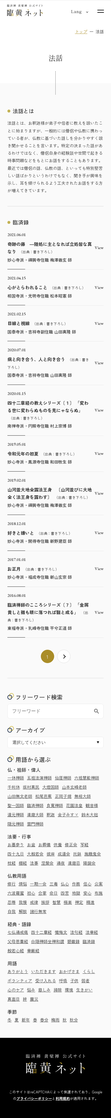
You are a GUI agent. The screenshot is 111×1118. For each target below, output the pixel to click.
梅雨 (55, 1020)
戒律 (34, 902)
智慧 (56, 902)
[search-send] (96, 711)
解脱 (23, 911)
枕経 (11, 863)
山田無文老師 (19, 796)
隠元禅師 (15, 824)
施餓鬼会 (92, 854)
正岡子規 (63, 796)
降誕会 (89, 863)
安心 (87, 893)
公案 (98, 884)
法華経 (92, 932)
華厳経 (33, 950)
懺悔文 (61, 932)
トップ (81, 31)
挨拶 (45, 902)
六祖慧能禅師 (86, 778)
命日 (53, 893)
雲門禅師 (35, 824)
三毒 (53, 884)
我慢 (23, 902)
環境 (69, 990)
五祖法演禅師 (39, 778)
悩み (31, 990)
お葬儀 (44, 844)
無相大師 (82, 796)
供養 (58, 844)
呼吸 (63, 980)
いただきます (43, 971)
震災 (34, 999)
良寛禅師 (54, 805)
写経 (84, 844)
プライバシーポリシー (34, 1098)
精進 (90, 902)
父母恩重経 (17, 941)
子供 (74, 980)
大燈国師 (50, 787)
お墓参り (15, 844)
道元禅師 (15, 814)
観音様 (92, 805)
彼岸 (50, 854)
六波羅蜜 (15, 893)
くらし (89, 971)
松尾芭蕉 (43, 796)
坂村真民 (31, 787)
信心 (87, 884)
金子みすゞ (68, 814)
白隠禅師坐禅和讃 (47, 941)
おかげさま (69, 971)
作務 (76, 884)
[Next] (63, 656)
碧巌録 (73, 941)
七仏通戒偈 (17, 932)
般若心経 (15, 950)
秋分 (74, 1020)
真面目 (13, 999)
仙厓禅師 (63, 778)
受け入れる (45, 980)
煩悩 (23, 884)
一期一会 (38, 884)
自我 (11, 911)
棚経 (23, 863)
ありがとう (17, 971)
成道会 (64, 854)
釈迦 (50, 814)
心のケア (15, 990)
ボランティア (19, 980)
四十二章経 (41, 932)
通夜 (61, 863)
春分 (44, 1020)
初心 (31, 893)
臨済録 (89, 941)
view (99, 247)
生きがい (84, 990)
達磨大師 (35, 814)
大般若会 (35, 854)
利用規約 (63, 1098)
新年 (26, 1020)
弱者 (85, 980)
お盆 (31, 844)
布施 (98, 893)
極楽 (68, 902)
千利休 (13, 787)
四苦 (65, 893)
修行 (11, 884)
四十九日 (15, 854)
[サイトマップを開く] (100, 11)
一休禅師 (15, 778)
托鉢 (77, 854)
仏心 (65, 884)
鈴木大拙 (89, 814)
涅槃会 (47, 863)
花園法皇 (74, 805)
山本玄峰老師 (74, 787)
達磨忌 (74, 863)
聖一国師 (15, 805)
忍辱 (11, 902)
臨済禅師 (35, 805)
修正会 (71, 844)
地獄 (76, 893)
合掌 (42, 893)
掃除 (58, 990)
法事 (34, 863)
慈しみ (44, 990)
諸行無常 (38, 911)
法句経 (76, 932)
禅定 (79, 902)
